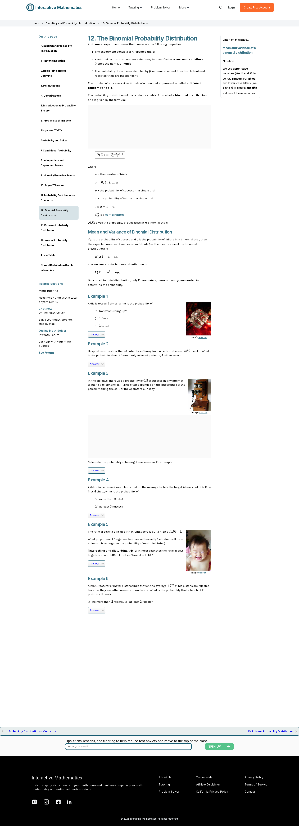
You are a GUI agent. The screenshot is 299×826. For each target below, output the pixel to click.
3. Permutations (50, 85)
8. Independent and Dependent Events (52, 163)
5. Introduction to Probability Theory (58, 108)
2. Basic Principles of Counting (53, 73)
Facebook (58, 802)
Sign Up (214, 746)
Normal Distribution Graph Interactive (57, 268)
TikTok (46, 802)
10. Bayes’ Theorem (53, 185)
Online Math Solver (52, 330)
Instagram (34, 802)
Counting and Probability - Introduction (70, 23)
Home (35, 23)
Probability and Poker (54, 140)
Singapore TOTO (51, 130)
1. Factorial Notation (53, 60)
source (202, 337)
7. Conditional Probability (56, 150)
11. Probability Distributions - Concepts (58, 198)
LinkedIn (69, 802)
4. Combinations (51, 95)
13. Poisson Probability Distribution (55, 228)
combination (114, 214)
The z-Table (48, 255)
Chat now (45, 308)
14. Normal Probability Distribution (54, 243)
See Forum (46, 352)
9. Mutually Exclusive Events (58, 175)
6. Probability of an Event (56, 120)
